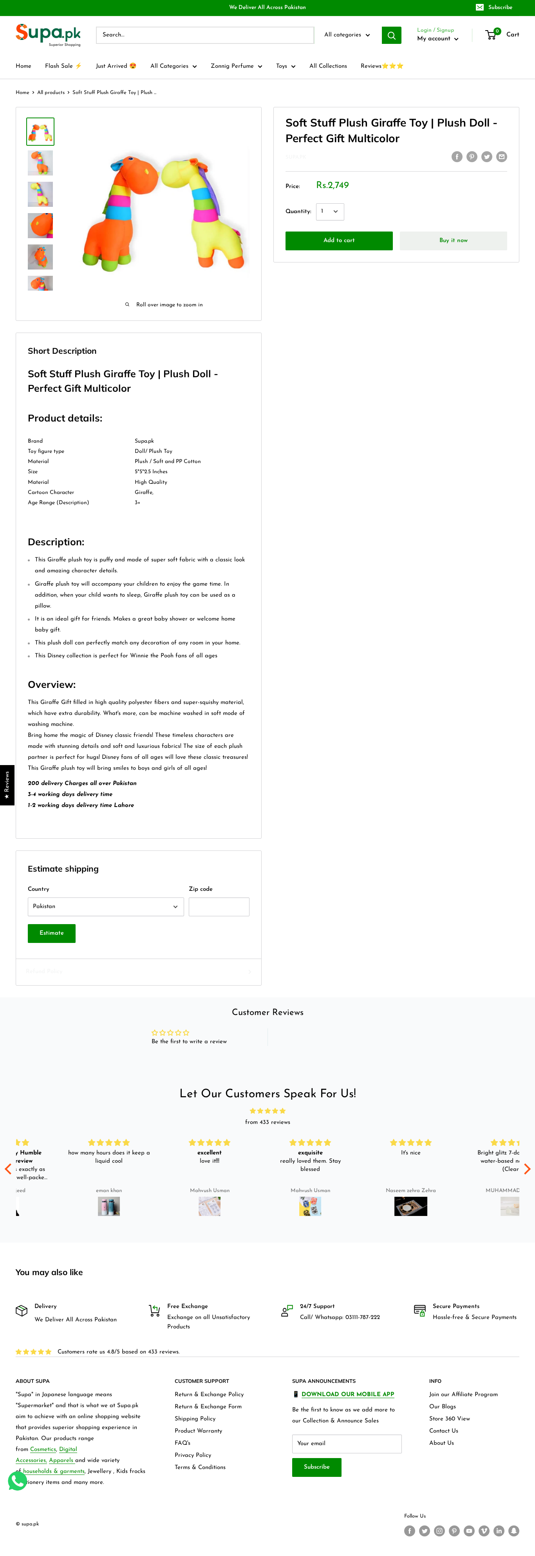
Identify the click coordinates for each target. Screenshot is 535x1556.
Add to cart (339, 240)
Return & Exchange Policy (209, 1395)
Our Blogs (442, 1407)
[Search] (391, 35)
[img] (267, 1111)
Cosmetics (43, 1450)
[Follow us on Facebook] (409, 1530)
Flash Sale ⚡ (63, 66)
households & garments (54, 1472)
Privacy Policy (193, 1455)
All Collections (328, 66)
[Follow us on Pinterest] (454, 1530)
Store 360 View (449, 1419)
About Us (441, 1443)
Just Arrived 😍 (116, 66)
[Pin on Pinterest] (471, 156)
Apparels (62, 1461)
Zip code (201, 889)
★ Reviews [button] (7, 785)
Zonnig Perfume (232, 66)
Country (38, 889)
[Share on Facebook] (457, 156)
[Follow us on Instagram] (439, 1530)
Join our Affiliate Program (463, 1395)
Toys (281, 66)
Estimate (52, 933)
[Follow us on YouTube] (469, 1530)
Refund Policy (44, 972)
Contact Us (443, 1431)
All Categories (169, 66)
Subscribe (500, 8)
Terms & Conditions (200, 1468)
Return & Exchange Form (208, 1407)
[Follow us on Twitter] (424, 1530)
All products (51, 92)
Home (23, 66)
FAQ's (182, 1443)
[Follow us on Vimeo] (484, 1530)
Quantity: (298, 211)
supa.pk (296, 157)
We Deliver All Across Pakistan (267, 8)
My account (434, 39)
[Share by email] (501, 156)
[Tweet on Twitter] (486, 156)
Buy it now (453, 240)
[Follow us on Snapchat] (513, 1530)
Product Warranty (198, 1431)
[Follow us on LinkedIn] (498, 1530)
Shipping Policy (195, 1419)
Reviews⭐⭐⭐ (382, 66)
